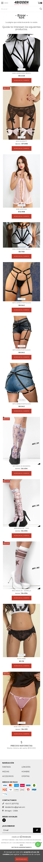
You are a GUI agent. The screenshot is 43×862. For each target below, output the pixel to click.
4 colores (21, 205)
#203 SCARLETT (21, 141)
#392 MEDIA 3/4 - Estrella (21, 591)
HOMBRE (26, 772)
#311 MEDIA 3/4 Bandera (21, 466)
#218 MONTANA (21, 209)
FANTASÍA (6, 767)
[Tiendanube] (21, 837)
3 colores (21, 69)
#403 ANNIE (21, 658)
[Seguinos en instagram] (4, 820)
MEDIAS (5, 772)
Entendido (21, 859)
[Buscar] (40, 9)
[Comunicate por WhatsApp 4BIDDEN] (38, 844)
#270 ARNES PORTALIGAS (21, 303)
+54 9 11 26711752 (12, 804)
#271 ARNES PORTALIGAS (21, 350)
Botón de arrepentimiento (22, 847)
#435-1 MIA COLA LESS (21, 726)
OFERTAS (25, 776)
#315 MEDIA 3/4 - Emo (21, 528)
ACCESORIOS (8, 776)
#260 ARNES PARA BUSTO (21, 73)
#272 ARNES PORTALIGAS (21, 404)
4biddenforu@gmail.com (15, 807)
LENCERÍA (26, 767)
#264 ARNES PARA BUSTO (21, 249)
